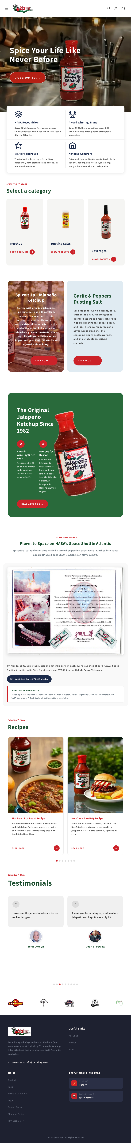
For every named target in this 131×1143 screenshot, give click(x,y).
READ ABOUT (87, 360)
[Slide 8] (74, 984)
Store (71, 1049)
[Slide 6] (71, 861)
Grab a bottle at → (28, 77)
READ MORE (44, 360)
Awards (72, 1042)
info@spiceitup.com (37, 1062)
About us (73, 1035)
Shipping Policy (16, 1114)
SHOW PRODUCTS (19, 252)
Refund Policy (15, 1107)
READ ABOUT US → (32, 504)
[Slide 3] (62, 861)
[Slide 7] (74, 861)
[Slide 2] (60, 861)
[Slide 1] (57, 861)
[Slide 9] (77, 984)
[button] (6, 8)
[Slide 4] (65, 861)
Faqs (10, 1086)
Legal (11, 1100)
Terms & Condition (17, 1093)
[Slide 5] (68, 861)
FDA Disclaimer (15, 1120)
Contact (12, 1080)
